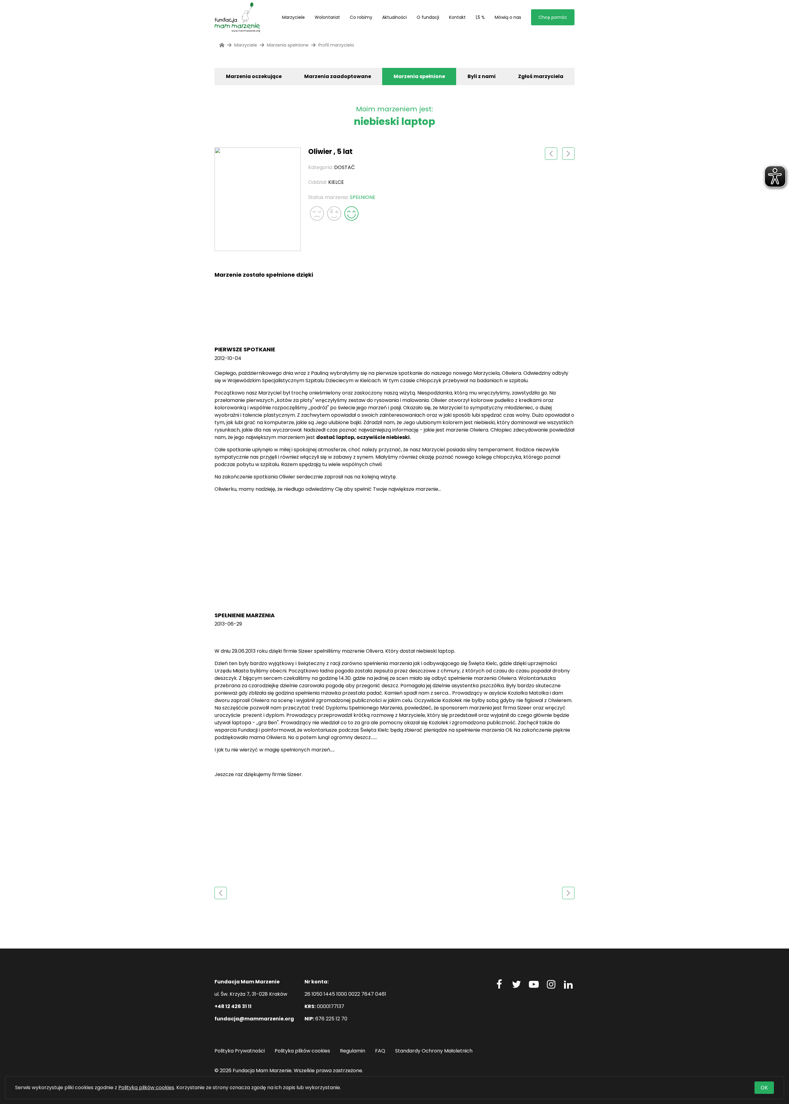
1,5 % (480, 17)
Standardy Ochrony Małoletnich (433, 1050)
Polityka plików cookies (302, 1050)
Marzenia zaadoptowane (337, 76)
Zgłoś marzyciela (540, 76)
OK (764, 1087)
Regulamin (352, 1050)
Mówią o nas (508, 17)
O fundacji (428, 17)
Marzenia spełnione (419, 76)
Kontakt (457, 17)
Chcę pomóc (552, 17)
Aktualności (394, 17)
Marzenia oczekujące (254, 76)
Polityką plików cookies (146, 1087)
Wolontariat (327, 17)
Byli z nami (482, 76)
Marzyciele (293, 17)
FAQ (380, 1050)
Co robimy (361, 17)
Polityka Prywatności (240, 1050)
